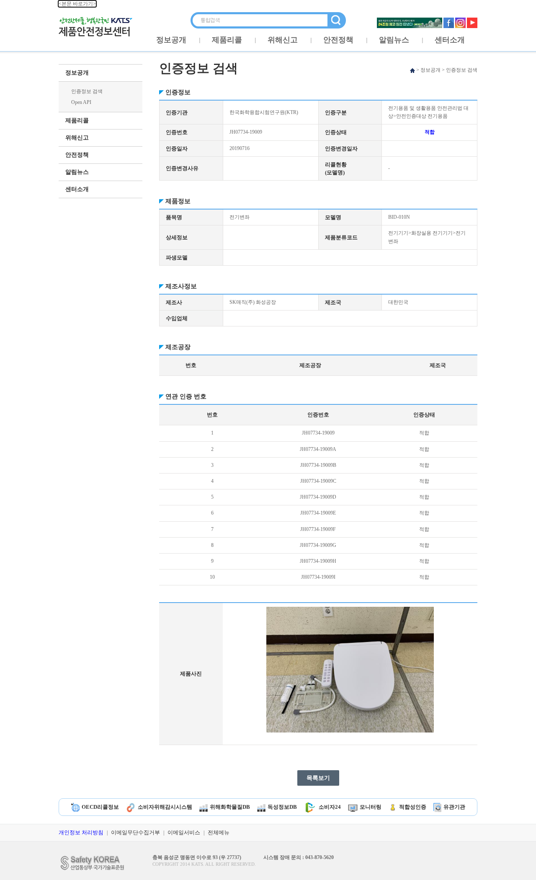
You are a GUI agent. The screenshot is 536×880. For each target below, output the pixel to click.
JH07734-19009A (318, 449)
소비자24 (330, 807)
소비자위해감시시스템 (165, 807)
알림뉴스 (394, 40)
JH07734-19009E (318, 513)
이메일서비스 (184, 832)
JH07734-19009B (318, 465)
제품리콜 (227, 40)
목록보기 (318, 778)
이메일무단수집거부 (135, 832)
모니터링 (370, 807)
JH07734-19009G (318, 545)
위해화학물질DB (230, 807)
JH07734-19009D (318, 497)
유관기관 (454, 807)
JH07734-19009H (318, 561)
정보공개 (171, 40)
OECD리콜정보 (100, 807)
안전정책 (338, 40)
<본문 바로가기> (77, 4)
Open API (81, 102)
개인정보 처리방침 (81, 832)
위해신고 (283, 40)
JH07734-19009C (318, 481)
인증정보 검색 (87, 91)
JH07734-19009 (318, 433)
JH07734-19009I (318, 577)
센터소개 (450, 40)
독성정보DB (282, 807)
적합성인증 (412, 807)
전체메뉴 (218, 832)
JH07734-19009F (318, 529)
